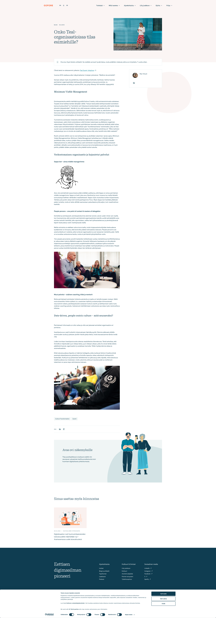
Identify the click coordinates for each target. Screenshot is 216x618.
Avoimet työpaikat (127, 574)
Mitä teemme (113, 5)
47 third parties (74, 609)
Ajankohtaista (129, 5)
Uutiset (101, 568)
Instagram (147, 571)
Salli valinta (163, 598)
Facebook (147, 574)
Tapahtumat (102, 574)
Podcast (101, 579)
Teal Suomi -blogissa (87, 70)
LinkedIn (147, 568)
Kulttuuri (124, 571)
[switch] (88, 614)
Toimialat (99, 5)
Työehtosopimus (127, 579)
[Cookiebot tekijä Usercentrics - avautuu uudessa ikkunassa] (49, 614)
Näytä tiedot (128, 614)
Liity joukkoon (145, 5)
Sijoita (158, 5)
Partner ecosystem (127, 576)
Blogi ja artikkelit (104, 571)
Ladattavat (102, 576)
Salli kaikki (163, 593)
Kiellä (163, 603)
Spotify (146, 579)
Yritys (168, 5)
